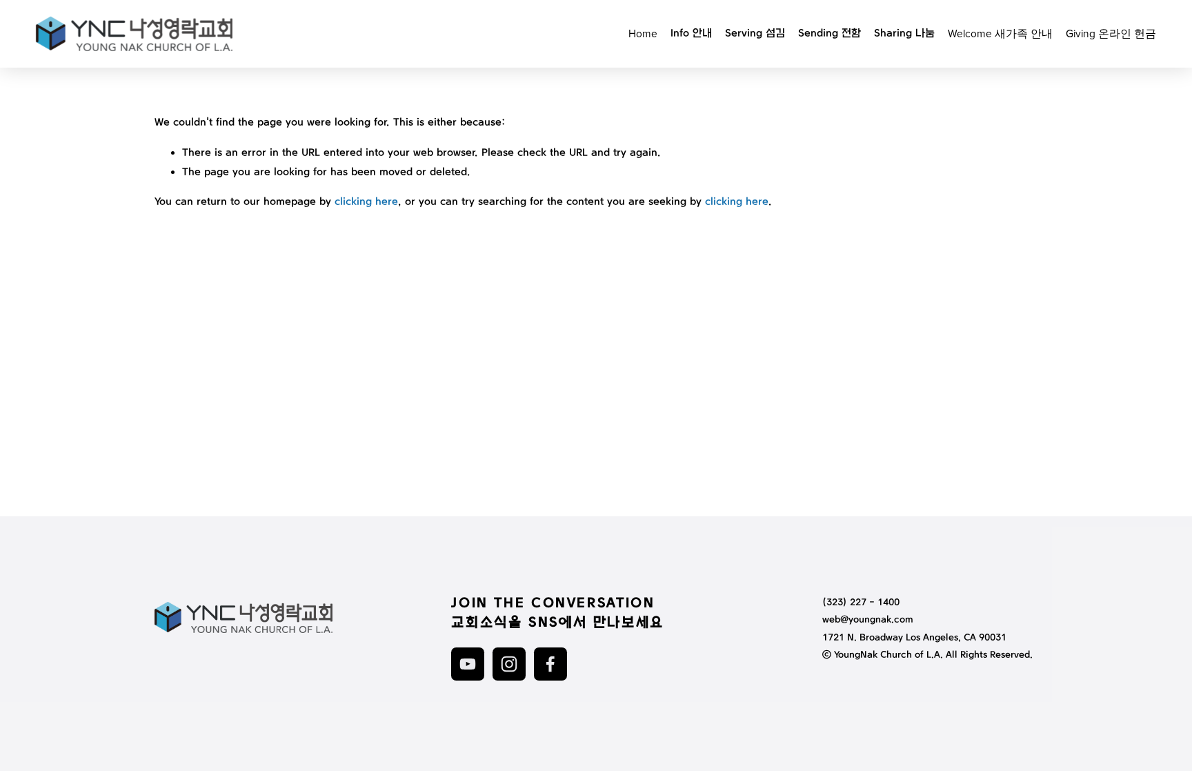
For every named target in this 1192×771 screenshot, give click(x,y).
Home (642, 33)
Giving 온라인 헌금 (1111, 33)
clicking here (366, 201)
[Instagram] (509, 664)
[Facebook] (550, 664)
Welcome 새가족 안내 (1000, 33)
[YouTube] (467, 664)
